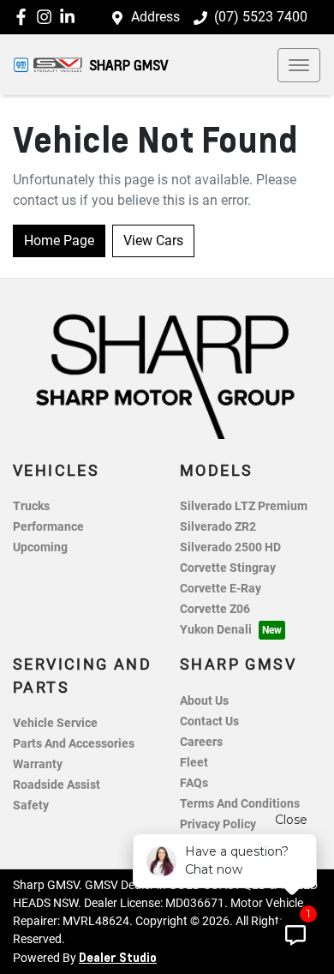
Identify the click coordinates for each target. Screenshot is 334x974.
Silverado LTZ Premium (243, 506)
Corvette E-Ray (220, 588)
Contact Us (209, 721)
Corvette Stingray (228, 568)
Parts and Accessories (73, 744)
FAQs (194, 783)
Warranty (38, 764)
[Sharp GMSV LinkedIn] (70, 17)
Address (155, 17)
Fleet (194, 762)
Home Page (59, 240)
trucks (31, 506)
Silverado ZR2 (218, 527)
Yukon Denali (216, 629)
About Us (204, 701)
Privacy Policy (218, 824)
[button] (298, 65)
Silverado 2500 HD (230, 547)
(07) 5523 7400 (260, 17)
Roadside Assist (56, 785)
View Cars (153, 240)
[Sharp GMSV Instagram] (47, 17)
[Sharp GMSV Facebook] (24, 17)
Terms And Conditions (240, 804)
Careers (201, 742)
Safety (31, 805)
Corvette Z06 (215, 609)
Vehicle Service (55, 723)
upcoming (40, 547)
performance (48, 527)
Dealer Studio (118, 957)
